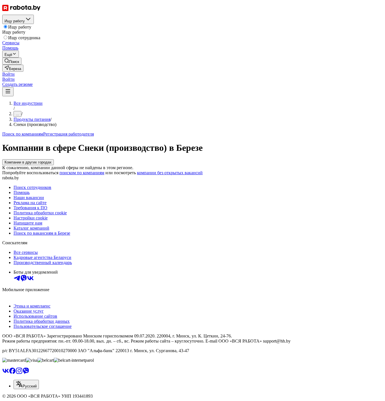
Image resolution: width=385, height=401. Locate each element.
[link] (11, 61)
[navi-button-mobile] (8, 91)
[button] (8, 74)
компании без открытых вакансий (170, 172)
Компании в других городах (28, 162)
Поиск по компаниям (22, 134)
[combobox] (26, 384)
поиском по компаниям (81, 172)
